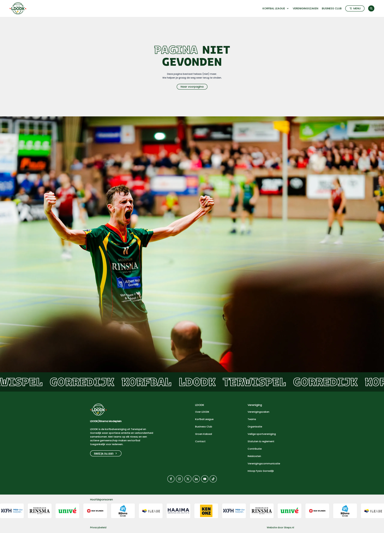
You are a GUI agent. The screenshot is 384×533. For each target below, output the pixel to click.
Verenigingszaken (305, 8)
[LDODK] (18, 8)
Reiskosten (254, 456)
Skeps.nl (289, 527)
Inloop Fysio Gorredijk (261, 471)
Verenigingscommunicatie (264, 463)
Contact (200, 441)
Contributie (255, 449)
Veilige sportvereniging (262, 434)
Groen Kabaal (203, 434)
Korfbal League (204, 419)
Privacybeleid (98, 527)
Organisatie (255, 426)
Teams (252, 419)
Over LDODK (202, 412)
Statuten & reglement (261, 441)
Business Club (332, 8)
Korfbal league (274, 8)
